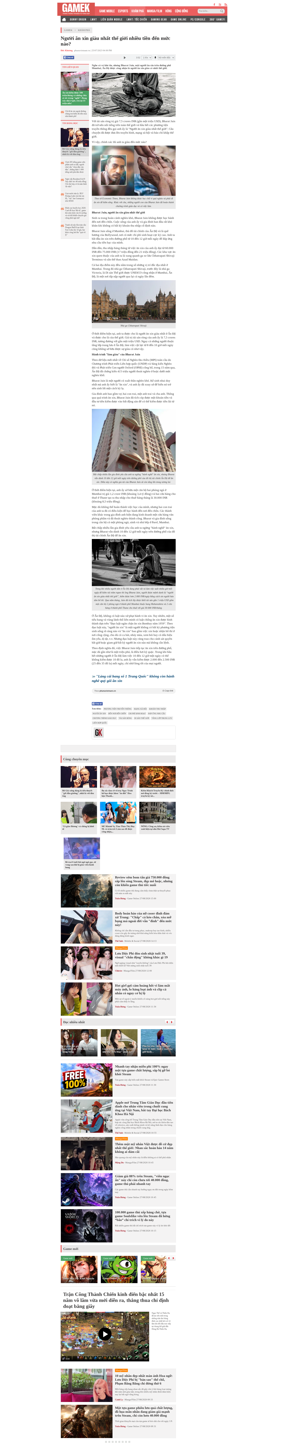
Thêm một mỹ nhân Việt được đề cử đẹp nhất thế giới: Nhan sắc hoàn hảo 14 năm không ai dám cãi (144, 1147)
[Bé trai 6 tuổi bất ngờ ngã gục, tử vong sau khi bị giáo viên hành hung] (82, 849)
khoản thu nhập (157, 709)
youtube (220, 4)
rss (225, 4)
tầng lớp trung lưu (162, 718)
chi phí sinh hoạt (137, 714)
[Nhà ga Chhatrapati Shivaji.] (134, 301)
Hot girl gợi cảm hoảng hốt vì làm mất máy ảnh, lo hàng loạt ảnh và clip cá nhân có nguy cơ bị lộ (142, 989)
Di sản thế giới (141, 718)
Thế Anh (119, 941)
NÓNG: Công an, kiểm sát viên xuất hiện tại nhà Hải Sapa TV (155, 827)
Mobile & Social (132, 941)
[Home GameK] (64, 19)
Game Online (133, 898)
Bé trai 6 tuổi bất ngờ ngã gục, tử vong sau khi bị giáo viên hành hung (80, 865)
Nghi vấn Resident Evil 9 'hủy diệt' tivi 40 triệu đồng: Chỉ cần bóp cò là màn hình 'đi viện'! (76, 183)
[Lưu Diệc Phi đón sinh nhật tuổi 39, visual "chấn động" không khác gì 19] (86, 963)
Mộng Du (119, 1162)
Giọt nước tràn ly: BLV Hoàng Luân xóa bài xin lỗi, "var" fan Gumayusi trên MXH (74, 197)
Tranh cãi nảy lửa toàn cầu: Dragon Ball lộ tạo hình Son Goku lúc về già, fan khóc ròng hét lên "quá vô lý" (75, 230)
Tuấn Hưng (120, 898)
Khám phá (84, 30)
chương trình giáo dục (104, 718)
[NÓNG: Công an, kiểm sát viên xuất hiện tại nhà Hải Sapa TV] (157, 813)
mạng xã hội (140, 709)
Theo (133, 691)
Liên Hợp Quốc (100, 723)
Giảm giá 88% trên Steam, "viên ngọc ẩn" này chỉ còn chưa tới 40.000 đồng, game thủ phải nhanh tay (142, 1180)
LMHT (93, 19)
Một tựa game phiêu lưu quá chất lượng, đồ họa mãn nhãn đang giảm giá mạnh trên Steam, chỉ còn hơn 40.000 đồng (144, 1411)
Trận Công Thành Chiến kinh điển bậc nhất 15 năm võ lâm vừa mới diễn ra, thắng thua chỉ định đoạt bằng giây (116, 1300)
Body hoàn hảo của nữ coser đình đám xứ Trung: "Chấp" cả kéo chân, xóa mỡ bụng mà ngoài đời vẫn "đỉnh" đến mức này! (143, 919)
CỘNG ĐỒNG (181, 10)
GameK (68, 30)
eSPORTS (123, 10)
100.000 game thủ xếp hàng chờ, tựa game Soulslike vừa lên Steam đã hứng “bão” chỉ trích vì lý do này (142, 1216)
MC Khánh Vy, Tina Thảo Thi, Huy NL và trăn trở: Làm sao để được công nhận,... (118, 829)
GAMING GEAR (159, 19)
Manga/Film (129, 970)
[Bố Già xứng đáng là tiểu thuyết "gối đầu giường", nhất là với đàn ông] (75, 137)
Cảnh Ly (119, 1399)
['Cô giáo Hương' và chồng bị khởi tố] (79, 813)
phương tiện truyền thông (118, 709)
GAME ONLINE (179, 19)
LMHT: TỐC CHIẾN (137, 19)
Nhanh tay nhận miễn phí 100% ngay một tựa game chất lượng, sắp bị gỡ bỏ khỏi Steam (142, 1070)
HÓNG (168, 10)
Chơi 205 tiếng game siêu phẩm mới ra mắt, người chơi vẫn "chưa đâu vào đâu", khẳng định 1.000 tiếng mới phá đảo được (75, 167)
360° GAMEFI (217, 19)
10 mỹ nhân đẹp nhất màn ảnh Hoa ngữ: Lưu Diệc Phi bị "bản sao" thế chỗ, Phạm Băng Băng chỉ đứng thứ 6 (144, 1379)
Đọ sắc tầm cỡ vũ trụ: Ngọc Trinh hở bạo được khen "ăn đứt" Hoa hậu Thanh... (117, 793)
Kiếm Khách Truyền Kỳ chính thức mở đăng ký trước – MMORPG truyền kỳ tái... (157, 793)
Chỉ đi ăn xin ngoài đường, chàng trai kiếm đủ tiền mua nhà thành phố (76, 113)
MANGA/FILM (154, 10)
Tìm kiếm (222, 11)
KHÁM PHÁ (138, 10)
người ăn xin (99, 714)
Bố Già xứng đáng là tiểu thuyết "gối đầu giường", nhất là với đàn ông (74, 151)
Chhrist (118, 970)
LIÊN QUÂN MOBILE (112, 19)
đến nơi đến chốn (117, 714)
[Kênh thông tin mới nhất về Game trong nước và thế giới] (76, 9)
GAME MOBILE (107, 10)
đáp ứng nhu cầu (156, 714)
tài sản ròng (125, 718)
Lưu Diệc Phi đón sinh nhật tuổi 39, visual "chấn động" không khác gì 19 (141, 955)
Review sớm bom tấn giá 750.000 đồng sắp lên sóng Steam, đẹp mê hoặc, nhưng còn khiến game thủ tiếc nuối (143, 881)
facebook (214, 4)
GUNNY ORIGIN (78, 19)
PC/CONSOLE (198, 19)
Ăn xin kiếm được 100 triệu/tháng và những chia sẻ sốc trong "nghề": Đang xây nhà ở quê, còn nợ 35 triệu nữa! (74, 98)
